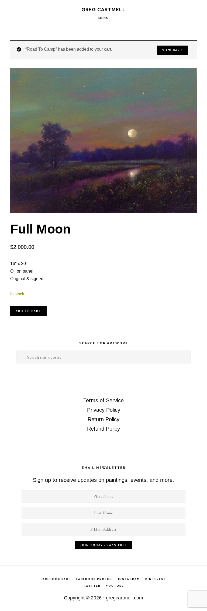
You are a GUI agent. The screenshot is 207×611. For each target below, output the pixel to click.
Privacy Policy (103, 410)
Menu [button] (103, 17)
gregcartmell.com (124, 597)
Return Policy (103, 419)
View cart (172, 50)
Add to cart (28, 311)
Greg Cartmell (103, 9)
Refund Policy (103, 429)
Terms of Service (103, 400)
